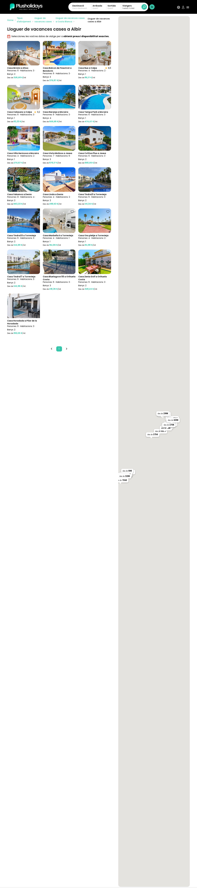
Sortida (112, 5)
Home (10, 20)
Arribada (97, 5)
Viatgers (127, 5)
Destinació (78, 5)
